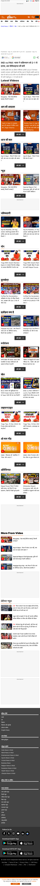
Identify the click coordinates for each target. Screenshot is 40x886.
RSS (20, 864)
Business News (6, 763)
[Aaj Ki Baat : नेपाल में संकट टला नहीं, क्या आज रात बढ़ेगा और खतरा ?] (6, 549)
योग (2, 246)
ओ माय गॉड (6, 438)
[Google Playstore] (9, 843)
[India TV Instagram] (13, 833)
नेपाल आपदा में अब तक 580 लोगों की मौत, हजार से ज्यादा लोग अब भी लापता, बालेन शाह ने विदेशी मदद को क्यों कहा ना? (26, 608)
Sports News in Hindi (7, 758)
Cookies (4, 879)
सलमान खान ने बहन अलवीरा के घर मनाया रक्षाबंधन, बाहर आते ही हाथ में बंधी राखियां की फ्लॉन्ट (25, 636)
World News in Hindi (7, 752)
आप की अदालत (8, 106)
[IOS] (26, 0)
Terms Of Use (13, 862)
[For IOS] (26, 853)
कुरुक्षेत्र (5, 279)
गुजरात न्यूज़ (4, 810)
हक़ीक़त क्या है (7, 312)
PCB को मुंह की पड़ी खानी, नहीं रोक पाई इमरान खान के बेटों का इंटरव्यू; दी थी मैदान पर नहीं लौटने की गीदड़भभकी (25, 626)
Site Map (4, 862)
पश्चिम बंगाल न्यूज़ (5, 797)
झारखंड (3, 823)
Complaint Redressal (11, 864)
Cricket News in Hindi (7, 760)
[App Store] (26, 843)
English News (5, 730)
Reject (26, 884)
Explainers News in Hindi (8, 768)
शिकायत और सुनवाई (6, 725)
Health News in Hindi (7, 771)
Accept (15, 884)
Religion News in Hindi (8, 765)
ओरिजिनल (6, 469)
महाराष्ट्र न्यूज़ (4, 804)
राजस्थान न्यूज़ (4, 807)
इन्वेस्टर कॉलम (4, 727)
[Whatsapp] (34, 57)
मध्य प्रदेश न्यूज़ (5, 802)
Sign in (37, 0)
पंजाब (2, 812)
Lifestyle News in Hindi (8, 773)
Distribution (32, 864)
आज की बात (6, 139)
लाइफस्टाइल (7, 407)
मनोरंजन (22, 21)
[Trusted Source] (16, 57)
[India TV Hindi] (11, 17)
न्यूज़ (3, 170)
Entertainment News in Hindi (10, 755)
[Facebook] (4, 833)
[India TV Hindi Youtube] (33, 0)
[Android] (28, 0)
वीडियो (6, 21)
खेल (28, 21)
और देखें (18, 134)
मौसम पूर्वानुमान (4, 739)
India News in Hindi (7, 750)
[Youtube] (18, 833)
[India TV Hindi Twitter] (32, 0)
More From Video (12, 533)
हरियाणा (3, 815)
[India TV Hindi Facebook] (30, 0)
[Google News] (5, 57)
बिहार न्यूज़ (3, 799)
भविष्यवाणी (5, 213)
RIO (25, 864)
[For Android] (9, 853)
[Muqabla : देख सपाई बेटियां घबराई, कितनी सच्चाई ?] (6, 540)
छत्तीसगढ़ (3, 817)
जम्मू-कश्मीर (4, 820)
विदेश (16, 21)
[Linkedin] (23, 833)
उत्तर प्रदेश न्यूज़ (5, 791)
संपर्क (2, 717)
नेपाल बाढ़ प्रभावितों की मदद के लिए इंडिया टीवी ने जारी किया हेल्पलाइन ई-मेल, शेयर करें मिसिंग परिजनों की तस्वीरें (25, 645)
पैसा (32, 21)
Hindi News (4, 26)
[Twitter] (9, 833)
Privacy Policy (24, 862)
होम (2, 21)
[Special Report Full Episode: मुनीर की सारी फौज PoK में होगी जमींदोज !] (6, 558)
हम (2, 719)
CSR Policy (34, 862)
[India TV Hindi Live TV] (37, 17)
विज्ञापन (3, 722)
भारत (11, 21)
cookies (33, 881)
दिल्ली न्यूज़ (3, 794)
